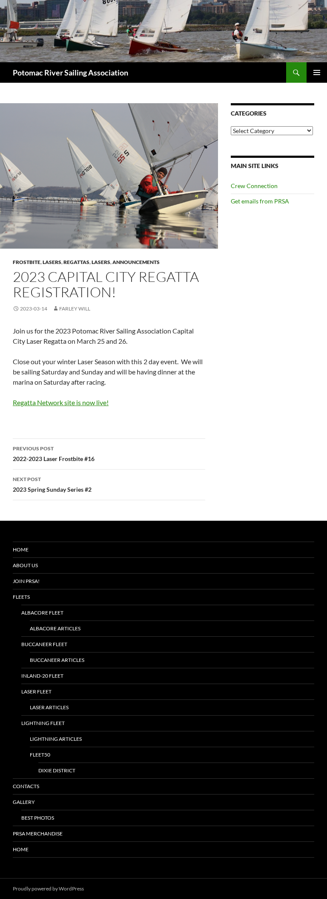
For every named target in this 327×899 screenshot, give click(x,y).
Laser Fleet (36, 691)
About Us (25, 565)
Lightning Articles (56, 739)
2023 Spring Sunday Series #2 (52, 484)
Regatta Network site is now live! (61, 402)
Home (21, 549)
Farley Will (74, 308)
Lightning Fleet (43, 723)
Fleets (21, 597)
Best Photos (37, 818)
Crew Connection (254, 185)
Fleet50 (40, 754)
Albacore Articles (55, 628)
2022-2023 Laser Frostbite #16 (54, 453)
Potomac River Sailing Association (70, 72)
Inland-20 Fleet (42, 676)
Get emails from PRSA (260, 201)
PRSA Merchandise (38, 833)
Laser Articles (49, 707)
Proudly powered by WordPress (48, 888)
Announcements (136, 262)
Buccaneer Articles (57, 660)
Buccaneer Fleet (44, 644)
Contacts (26, 786)
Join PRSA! (26, 581)
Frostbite (26, 262)
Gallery (24, 802)
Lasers (52, 262)
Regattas (76, 262)
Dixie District (56, 770)
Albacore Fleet (42, 612)
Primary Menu (317, 72)
